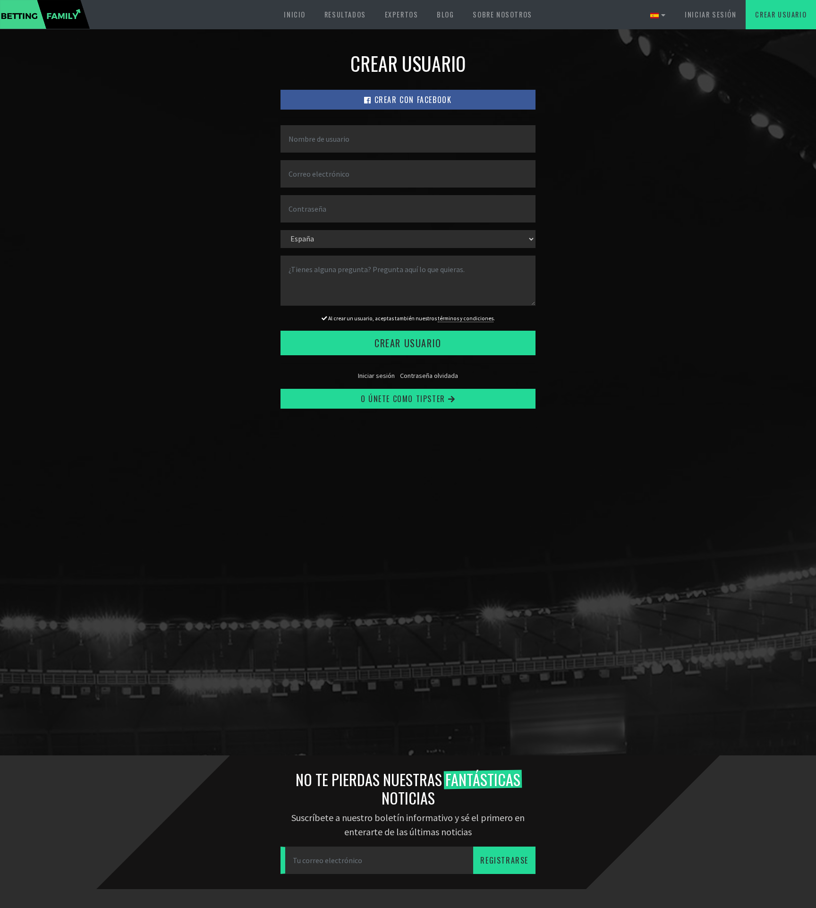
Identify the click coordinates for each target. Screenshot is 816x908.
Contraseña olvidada (429, 375)
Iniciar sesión (710, 14)
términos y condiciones (465, 318)
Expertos (401, 14)
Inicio (295, 14)
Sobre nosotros (502, 14)
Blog (445, 14)
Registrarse (504, 860)
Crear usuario (781, 14)
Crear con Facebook (411, 99)
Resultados (345, 14)
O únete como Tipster (404, 398)
